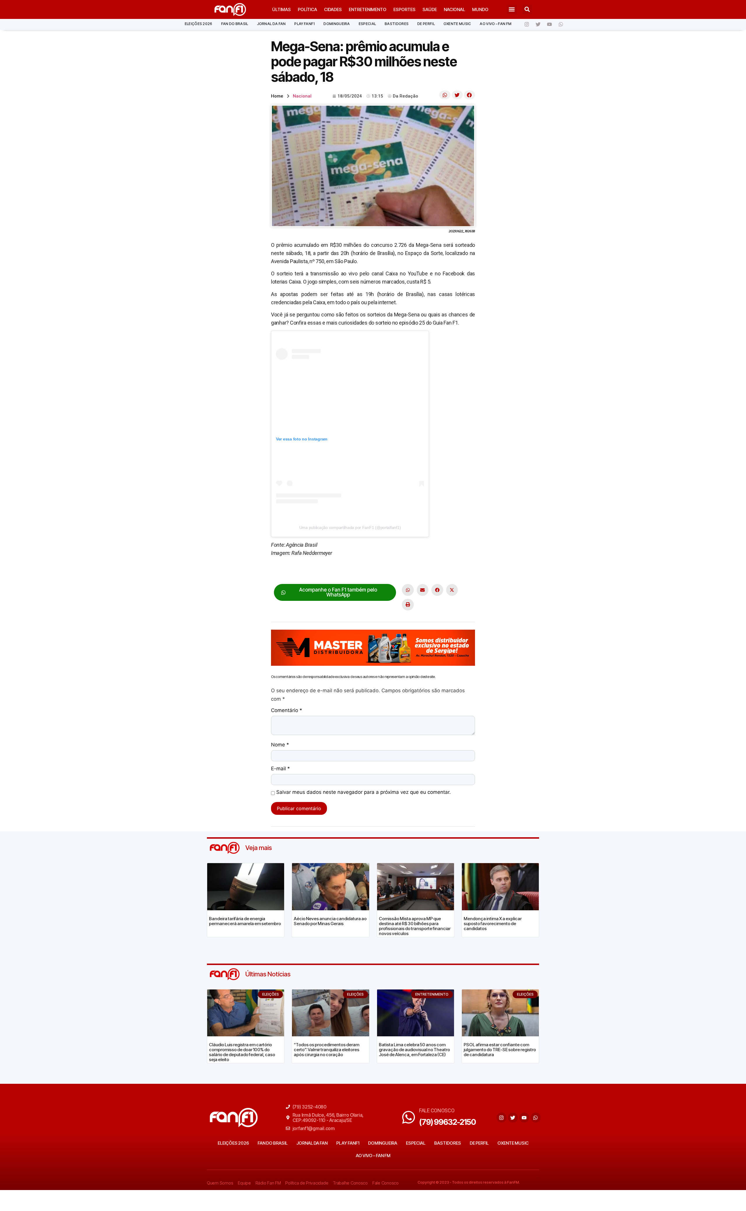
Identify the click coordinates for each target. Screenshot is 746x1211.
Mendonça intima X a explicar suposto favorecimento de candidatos (493, 923)
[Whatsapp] (561, 24)
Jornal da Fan (271, 24)
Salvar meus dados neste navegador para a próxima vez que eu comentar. (363, 792)
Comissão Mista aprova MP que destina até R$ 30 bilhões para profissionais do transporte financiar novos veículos (415, 926)
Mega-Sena (317, 571)
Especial (367, 24)
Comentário (286, 710)
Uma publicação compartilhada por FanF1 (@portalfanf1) (350, 527)
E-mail (280, 768)
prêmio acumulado (353, 571)
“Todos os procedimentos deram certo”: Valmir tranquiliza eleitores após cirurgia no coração (326, 1049)
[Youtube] (549, 24)
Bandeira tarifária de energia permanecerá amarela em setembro (245, 921)
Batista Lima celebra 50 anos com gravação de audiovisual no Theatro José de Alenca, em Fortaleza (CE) (414, 1049)
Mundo (480, 9)
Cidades (333, 9)
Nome (280, 745)
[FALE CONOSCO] (408, 1117)
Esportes (404, 9)
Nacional (454, 9)
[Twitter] (538, 24)
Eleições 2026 (198, 24)
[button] (512, 9)
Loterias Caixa (286, 571)
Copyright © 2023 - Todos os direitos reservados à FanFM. (469, 1182)
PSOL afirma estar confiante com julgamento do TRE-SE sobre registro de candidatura (500, 1049)
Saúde (430, 9)
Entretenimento (367, 9)
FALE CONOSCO (437, 1110)
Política (307, 9)
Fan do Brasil (234, 24)
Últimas (281, 9)
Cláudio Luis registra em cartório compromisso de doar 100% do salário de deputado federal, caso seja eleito (242, 1052)
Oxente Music (457, 24)
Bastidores (397, 24)
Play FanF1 (304, 24)
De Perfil (426, 24)
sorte (381, 571)
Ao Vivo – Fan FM (495, 24)
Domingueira (336, 24)
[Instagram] (527, 24)
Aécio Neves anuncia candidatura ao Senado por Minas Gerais (330, 921)
